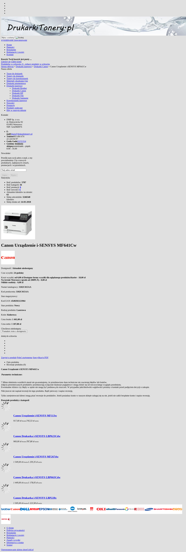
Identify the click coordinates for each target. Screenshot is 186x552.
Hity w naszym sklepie (16, 110)
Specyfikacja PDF (40, 357)
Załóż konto (16, 61)
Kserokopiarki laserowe (17, 100)
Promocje (11, 105)
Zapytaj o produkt (8, 357)
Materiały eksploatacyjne (17, 81)
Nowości (10, 103)
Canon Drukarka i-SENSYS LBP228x (35, 497)
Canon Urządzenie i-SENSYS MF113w (35, 415)
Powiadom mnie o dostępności (14, 331)
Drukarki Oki (18, 95)
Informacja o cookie (15, 542)
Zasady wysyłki (13, 540)
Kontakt (10, 54)
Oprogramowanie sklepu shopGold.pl (17, 549)
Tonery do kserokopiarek (17, 78)
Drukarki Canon (19, 91)
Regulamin (11, 50)
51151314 (21, 141)
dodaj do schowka (9, 336)
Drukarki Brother (19, 88)
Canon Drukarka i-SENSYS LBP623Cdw (36, 436)
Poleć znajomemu (24, 357)
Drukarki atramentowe (16, 83)
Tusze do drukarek (14, 73)
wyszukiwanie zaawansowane (14, 40)
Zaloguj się (6, 61)
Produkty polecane (15, 108)
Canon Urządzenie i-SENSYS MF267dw (36, 456)
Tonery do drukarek (15, 76)
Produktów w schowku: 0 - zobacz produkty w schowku (25, 64)
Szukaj (9, 545)
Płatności (10, 47)
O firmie (10, 528)
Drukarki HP (17, 93)
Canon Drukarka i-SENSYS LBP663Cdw (36, 477)
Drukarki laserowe (14, 86)
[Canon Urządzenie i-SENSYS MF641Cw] (18, 238)
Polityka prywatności (16, 530)
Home (9, 45)
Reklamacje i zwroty (15, 52)
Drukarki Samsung (20, 98)
